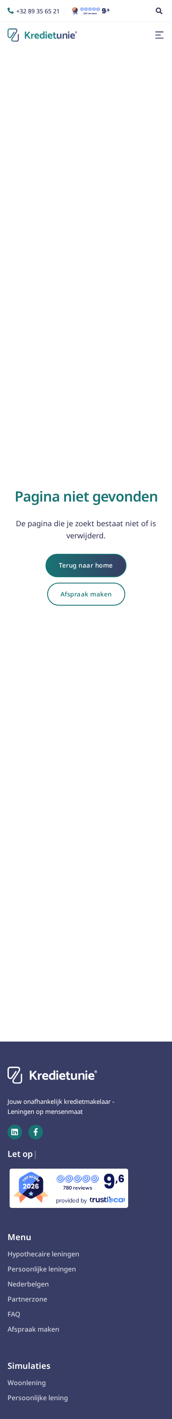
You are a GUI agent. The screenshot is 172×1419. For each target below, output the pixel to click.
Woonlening (27, 1382)
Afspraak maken (86, 594)
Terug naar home (86, 565)
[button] (159, 35)
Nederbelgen (28, 1284)
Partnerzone (27, 1299)
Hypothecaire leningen (43, 1254)
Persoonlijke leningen (42, 1269)
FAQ (14, 1314)
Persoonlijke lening (38, 1397)
